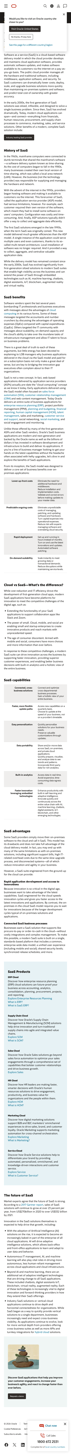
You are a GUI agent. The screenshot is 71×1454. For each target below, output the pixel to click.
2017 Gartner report (32, 1204)
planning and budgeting (41, 408)
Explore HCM (15, 1101)
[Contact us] (65, 6)
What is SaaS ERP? (18, 1005)
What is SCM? (15, 1040)
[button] (6, 6)
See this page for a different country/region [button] (31, 45)
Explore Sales (15, 1072)
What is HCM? (16, 1105)
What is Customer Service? (23, 1175)
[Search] (45, 6)
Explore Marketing (18, 1137)
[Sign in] (58, 6)
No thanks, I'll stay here (21, 37)
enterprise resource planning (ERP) (24, 405)
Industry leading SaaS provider (19, 137)
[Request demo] (23, 1357)
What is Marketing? (19, 1140)
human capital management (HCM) (36, 412)
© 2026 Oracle (10, 1423)
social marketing (49, 419)
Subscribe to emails (12, 1434)
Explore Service (17, 1172)
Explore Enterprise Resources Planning (30, 998)
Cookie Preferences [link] (12, 1428)
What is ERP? (15, 1001)
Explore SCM (15, 1037)
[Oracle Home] (14, 6)
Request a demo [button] (17, 1396)
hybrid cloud (42, 1332)
